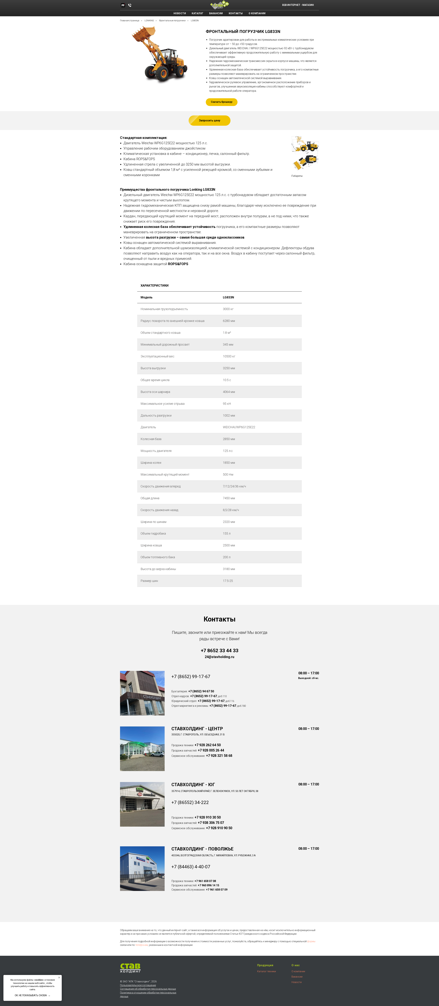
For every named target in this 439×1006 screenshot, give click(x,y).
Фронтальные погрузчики (172, 20)
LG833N (195, 20)
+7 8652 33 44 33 (219, 650)
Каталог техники (266, 971)
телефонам (141, 945)
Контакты (236, 13)
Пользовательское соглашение (138, 985)
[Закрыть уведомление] (59, 977)
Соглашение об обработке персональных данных (148, 988)
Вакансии (216, 13)
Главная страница (129, 20)
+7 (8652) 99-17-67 (190, 676)
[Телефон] (130, 5)
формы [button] (311, 941)
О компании (257, 13)
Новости (180, 13)
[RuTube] (123, 5)
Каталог (197, 13)
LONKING (149, 20)
